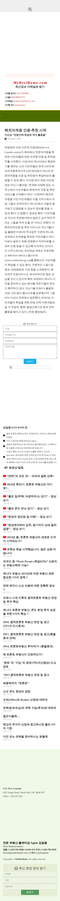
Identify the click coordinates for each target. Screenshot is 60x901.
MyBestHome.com (30, 83)
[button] (29, 9)
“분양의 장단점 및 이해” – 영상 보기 (29, 516)
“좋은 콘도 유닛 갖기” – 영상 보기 (27, 508)
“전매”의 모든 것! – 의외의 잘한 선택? (30, 476)
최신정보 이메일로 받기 (30, 86)
